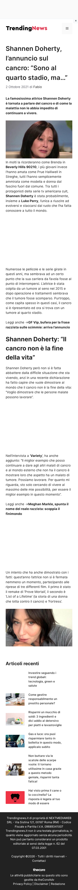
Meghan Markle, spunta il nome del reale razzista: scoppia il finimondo (37, 509)
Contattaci (39, 860)
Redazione (58, 884)
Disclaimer (41, 884)
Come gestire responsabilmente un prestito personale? (42, 699)
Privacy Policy (22, 884)
